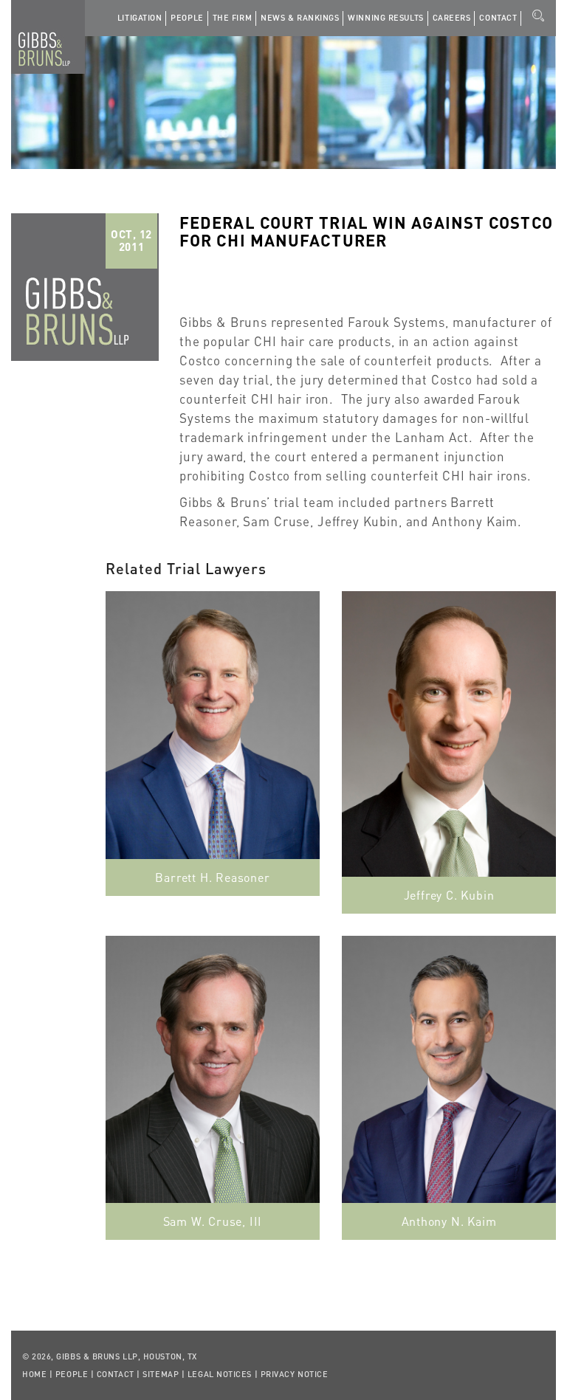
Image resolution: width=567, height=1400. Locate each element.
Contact (498, 18)
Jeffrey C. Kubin (449, 895)
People (187, 18)
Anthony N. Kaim (449, 1221)
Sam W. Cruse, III (213, 1221)
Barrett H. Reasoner (212, 877)
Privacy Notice (295, 1374)
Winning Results (385, 18)
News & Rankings (300, 18)
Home (34, 1374)
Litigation (139, 18)
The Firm (232, 18)
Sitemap (160, 1374)
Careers (452, 18)
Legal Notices (220, 1374)
